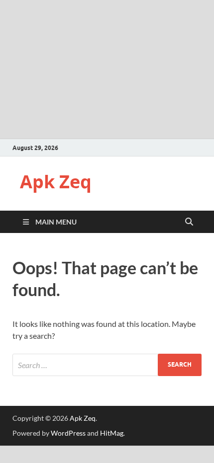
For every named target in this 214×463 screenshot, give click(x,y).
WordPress (68, 433)
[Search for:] (107, 365)
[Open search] (189, 222)
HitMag (111, 433)
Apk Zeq (56, 181)
